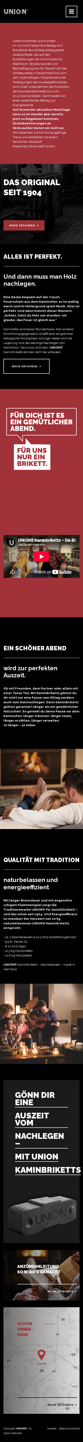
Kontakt (51, 1428)
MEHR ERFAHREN (25, 366)
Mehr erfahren (22, 225)
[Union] (16, 11)
